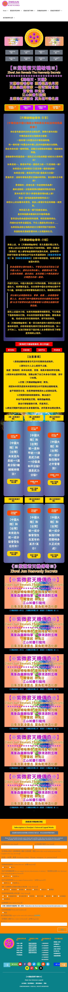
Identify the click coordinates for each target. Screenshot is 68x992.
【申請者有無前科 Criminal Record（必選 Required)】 (18, 864)
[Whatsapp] (39, 964)
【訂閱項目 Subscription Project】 (12, 903)
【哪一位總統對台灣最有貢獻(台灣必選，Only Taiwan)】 (20, 887)
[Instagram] (29, 964)
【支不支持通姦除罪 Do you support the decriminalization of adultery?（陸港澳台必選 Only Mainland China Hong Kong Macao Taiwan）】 (34, 872)
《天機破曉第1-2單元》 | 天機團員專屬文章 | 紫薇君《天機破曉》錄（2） (34, 768)
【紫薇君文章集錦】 (33, 939)
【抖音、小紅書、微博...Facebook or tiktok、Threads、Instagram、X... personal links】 (29, 857)
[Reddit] (43, 964)
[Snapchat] (27, 968)
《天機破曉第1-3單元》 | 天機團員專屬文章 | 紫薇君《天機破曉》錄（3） (34, 729)
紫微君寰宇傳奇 (28, 10)
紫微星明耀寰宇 (55, 10)
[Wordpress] (41, 968)
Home (4, 10)
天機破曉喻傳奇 (42, 10)
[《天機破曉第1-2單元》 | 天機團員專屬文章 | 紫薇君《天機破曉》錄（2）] (34, 749)
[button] (11, 107)
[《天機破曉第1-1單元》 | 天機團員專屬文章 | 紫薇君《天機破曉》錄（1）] (34, 789)
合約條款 (37, 915)
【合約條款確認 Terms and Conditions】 (14, 910)
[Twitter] (34, 964)
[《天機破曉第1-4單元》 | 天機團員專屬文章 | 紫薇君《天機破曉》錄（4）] (34, 671)
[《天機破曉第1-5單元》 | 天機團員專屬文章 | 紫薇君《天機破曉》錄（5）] (34, 631)
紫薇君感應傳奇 (23, 258)
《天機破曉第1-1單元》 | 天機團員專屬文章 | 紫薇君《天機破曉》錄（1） (34, 807)
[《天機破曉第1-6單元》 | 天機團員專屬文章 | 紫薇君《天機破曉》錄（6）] (34, 592)
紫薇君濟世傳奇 (15, 10)
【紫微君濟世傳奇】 (21, 939)
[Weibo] (32, 968)
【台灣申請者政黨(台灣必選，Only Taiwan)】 (16, 893)
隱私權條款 (39, 983)
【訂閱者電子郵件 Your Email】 (44, 844)
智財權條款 (31, 983)
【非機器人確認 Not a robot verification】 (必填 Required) (20, 920)
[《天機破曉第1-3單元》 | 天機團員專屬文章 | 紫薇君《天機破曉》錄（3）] (34, 710)
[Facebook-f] (25, 964)
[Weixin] (36, 968)
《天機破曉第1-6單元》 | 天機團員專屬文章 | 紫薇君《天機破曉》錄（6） (34, 610)
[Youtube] (20, 964)
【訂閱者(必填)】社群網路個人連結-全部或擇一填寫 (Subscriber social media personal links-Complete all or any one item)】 (31, 852)
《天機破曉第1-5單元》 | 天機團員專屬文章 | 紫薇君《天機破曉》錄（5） (34, 650)
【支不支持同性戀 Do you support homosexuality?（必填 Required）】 (23, 880)
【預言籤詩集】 (58, 938)
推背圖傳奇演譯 (8, 18)
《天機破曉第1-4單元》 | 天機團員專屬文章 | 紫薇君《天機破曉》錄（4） (34, 689)
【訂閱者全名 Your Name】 (10, 844)
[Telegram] (48, 964)
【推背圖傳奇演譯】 (46, 939)
